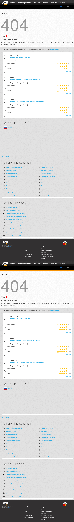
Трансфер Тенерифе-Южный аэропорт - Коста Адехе (25, 79)
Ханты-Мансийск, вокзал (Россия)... (16, 229)
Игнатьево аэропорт (12, 173)
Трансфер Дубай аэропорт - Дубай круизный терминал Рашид (27, 101)
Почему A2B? (27, 245)
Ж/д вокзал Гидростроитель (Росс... (16, 213)
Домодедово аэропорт (47, 170)
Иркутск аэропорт (11, 192)
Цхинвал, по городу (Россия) (14, 220)
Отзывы (26, 250)
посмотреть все (54, 49)
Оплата (37, 3)
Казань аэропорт (11, 195)
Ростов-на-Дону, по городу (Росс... (15, 235)
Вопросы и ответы (49, 3)
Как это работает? (25, 3)
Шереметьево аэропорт (48, 177)
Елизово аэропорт (46, 186)
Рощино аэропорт (46, 173)
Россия (10, 127)
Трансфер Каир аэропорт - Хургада (20, 57)
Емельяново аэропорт (12, 189)
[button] (68, 6)
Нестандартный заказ (46, 254)
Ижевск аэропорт (46, 189)
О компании (27, 243)
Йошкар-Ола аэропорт (47, 192)
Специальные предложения (31, 248)
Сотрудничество (28, 254)
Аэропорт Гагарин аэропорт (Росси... (16, 223)
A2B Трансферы (12, 246)
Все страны (5, 156)
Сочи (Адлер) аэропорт (47, 167)
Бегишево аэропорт (11, 177)
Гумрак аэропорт (11, 186)
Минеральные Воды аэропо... (14, 167)
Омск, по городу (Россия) (13, 210)
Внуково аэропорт (11, 170)
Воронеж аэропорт (11, 183)
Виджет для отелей (28, 256)
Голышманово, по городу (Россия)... (16, 226)
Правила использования (47, 248)
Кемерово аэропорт (46, 195)
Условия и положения (46, 243)
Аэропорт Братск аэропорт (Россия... (16, 216)
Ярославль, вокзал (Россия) (14, 232)
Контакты (62, 3)
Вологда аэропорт (46, 180)
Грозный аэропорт (46, 183)
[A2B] (5, 2)
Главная (13, 3)
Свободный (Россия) (11, 207)
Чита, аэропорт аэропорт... (13, 180)
